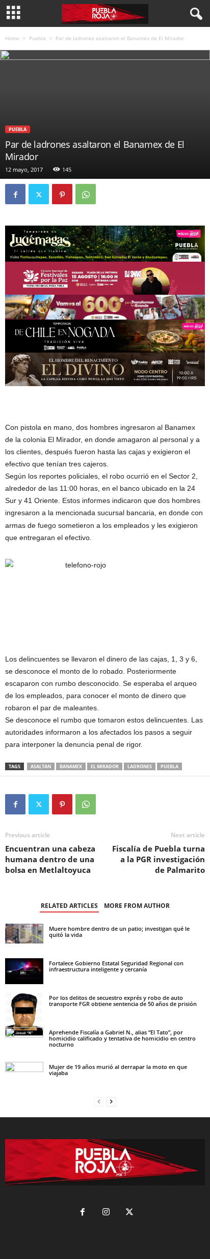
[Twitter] (39, 194)
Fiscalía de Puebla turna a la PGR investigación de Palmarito (158, 859)
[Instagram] (106, 1213)
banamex (71, 766)
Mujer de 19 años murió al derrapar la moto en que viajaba (118, 1070)
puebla (169, 766)
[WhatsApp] (85, 194)
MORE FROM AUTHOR (137, 905)
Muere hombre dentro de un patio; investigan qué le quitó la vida (119, 931)
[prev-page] (99, 1101)
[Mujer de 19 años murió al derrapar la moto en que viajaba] (24, 1081)
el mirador (105, 766)
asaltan (41, 766)
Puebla (37, 38)
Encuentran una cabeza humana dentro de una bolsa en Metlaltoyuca (50, 859)
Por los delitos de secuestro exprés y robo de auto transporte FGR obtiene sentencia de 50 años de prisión (123, 1001)
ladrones (139, 766)
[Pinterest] (62, 194)
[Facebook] (15, 194)
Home (12, 38)
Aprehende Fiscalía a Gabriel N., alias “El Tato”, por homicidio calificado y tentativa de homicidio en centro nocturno (122, 1038)
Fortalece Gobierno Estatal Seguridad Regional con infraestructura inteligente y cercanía (116, 966)
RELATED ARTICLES (69, 905)
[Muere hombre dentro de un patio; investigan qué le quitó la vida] (24, 933)
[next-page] (111, 1101)
